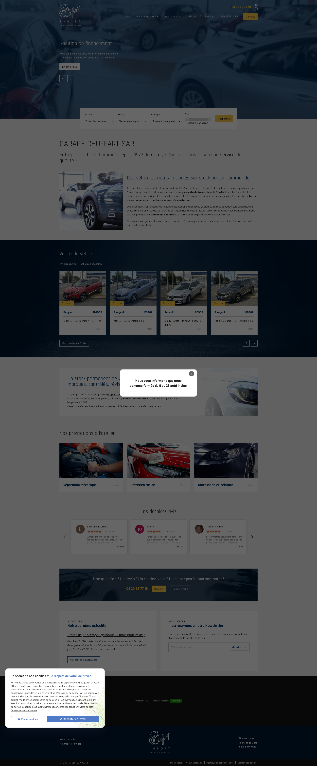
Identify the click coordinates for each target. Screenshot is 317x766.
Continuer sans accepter (24, 710)
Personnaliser (29, 719)
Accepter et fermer (74, 719)
